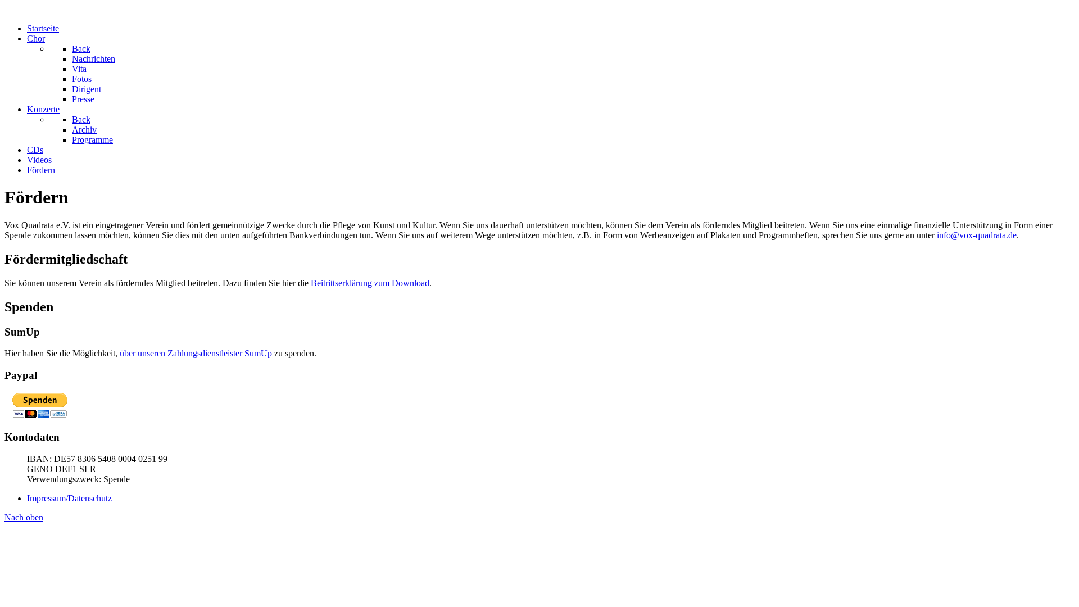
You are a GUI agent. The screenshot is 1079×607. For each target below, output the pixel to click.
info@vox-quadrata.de (977, 235)
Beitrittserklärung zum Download (370, 283)
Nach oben (23, 517)
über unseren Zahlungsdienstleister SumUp (196, 353)
